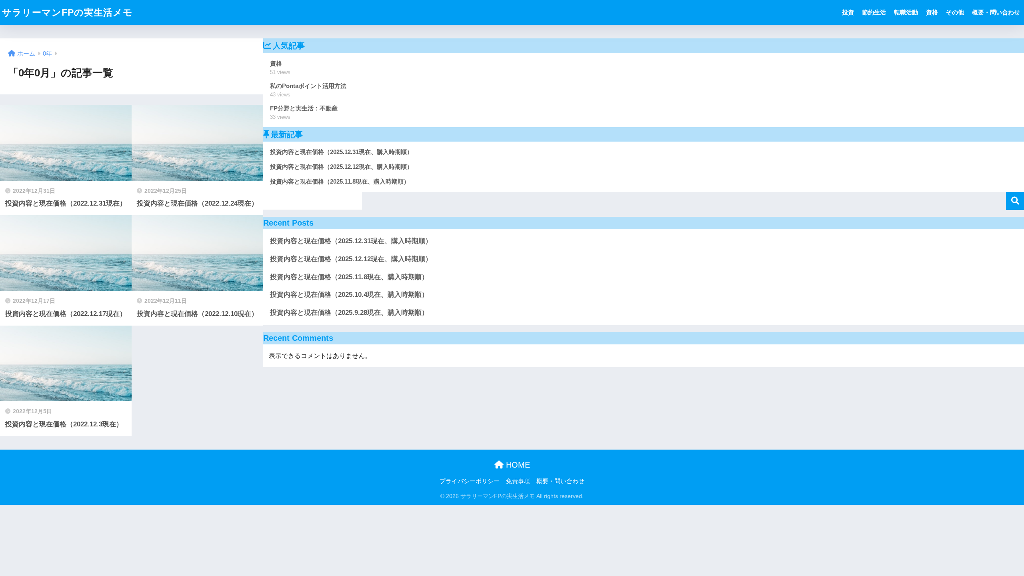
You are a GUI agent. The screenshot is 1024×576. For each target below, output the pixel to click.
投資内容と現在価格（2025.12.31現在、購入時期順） (351, 241)
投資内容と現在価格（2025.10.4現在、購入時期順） (349, 294)
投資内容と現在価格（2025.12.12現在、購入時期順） (351, 259)
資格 (932, 12)
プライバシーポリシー (470, 481)
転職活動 (906, 12)
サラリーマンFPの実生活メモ (67, 12)
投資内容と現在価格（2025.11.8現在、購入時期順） (349, 277)
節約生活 (874, 12)
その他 (955, 12)
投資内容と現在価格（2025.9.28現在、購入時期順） (349, 312)
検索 (1015, 201)
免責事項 (518, 481)
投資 (848, 12)
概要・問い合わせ (996, 12)
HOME (517, 464)
